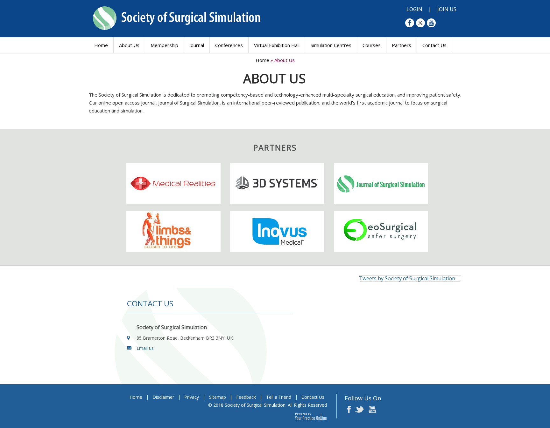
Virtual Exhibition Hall (277, 45)
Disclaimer (163, 397)
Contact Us (434, 45)
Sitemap (217, 397)
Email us (145, 348)
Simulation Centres (331, 45)
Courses (372, 45)
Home (101, 45)
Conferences (229, 45)
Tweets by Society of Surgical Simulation (407, 278)
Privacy (191, 397)
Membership (164, 45)
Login (414, 9)
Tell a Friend (278, 397)
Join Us (446, 9)
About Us (129, 45)
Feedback (246, 397)
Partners (401, 45)
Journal (196, 45)
